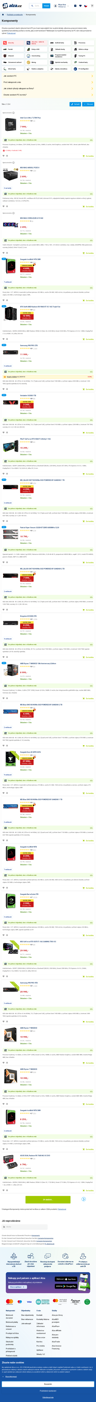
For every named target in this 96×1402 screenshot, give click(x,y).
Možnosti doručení (9, 1316)
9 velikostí (8, 775)
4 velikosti (8, 639)
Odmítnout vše (48, 1397)
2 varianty (7, 188)
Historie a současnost (41, 1332)
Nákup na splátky (12, 1337)
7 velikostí (8, 282)
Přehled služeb (11, 1356)
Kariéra (39, 1342)
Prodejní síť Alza (12, 1333)
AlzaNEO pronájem (55, 1320)
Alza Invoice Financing (56, 1347)
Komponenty (31, 15)
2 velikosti (8, 503)
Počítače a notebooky (15, 15)
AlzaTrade (56, 1342)
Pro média (41, 1346)
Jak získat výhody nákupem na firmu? (19, 88)
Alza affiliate (56, 1330)
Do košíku (90, 156)
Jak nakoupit (26, 1323)
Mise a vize (41, 1337)
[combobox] (35, 5)
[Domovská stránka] (3, 14)
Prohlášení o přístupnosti (11, 1350)
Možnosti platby (12, 1322)
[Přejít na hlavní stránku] (12, 6)
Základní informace (41, 1325)
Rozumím (48, 1384)
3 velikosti (8, 366)
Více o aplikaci (15, 1287)
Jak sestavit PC (10, 76)
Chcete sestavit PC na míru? (15, 95)
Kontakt (39, 1315)
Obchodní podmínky (9, 1343)
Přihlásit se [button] (62, 7)
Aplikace (40, 1350)
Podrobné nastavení (48, 1391)
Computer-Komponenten (45, 1238)
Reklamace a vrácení (11, 1327)
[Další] (83, 1199)
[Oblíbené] (80, 5)
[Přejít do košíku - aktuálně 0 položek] (92, 5)
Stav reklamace (27, 1319)
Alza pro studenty (55, 1336)
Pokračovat (11, 33)
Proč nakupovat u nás (12, 82)
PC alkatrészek (49, 1244)
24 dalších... (48, 1200)
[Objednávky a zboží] (75, 5)
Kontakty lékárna (43, 1319)
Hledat (46, 6)
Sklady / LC (41, 1354)
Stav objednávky (27, 1315)
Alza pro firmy (57, 1315)
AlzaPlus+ (56, 1326)
